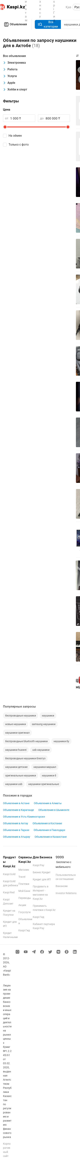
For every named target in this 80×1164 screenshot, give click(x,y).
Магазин (23, 869)
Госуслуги (24, 912)
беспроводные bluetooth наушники (26, 741)
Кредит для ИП (42, 879)
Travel (21, 876)
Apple (11, 83)
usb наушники (40, 749)
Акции (22, 905)
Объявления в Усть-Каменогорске (24, 816)
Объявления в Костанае (47, 823)
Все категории (51, 24)
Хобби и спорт (17, 89)
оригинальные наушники (20, 775)
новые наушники (15, 724)
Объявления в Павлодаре (49, 830)
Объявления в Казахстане (51, 836)
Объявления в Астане (16, 803)
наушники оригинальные (43, 784)
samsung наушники (43, 724)
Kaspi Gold (9, 874)
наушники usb (13, 784)
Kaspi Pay (38, 865)
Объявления (18, 24)
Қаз (68, 7)
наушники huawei (15, 749)
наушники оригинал (17, 732)
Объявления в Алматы (48, 803)
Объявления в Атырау (16, 836)
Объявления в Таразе (16, 830)
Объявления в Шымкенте (53, 809)
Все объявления (14, 56)
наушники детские (16, 766)
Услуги (12, 76)
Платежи (23, 883)
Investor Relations (66, 893)
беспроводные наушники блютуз (25, 758)
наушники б (49, 775)
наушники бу (61, 741)
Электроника (16, 62)
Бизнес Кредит (42, 872)
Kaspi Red (9, 892)
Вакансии (62, 886)
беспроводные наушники (20, 715)
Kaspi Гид (24, 930)
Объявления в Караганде (18, 809)
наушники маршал (44, 766)
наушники (48, 715)
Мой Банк (24, 890)
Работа (12, 69)
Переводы (24, 898)
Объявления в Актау (15, 823)
